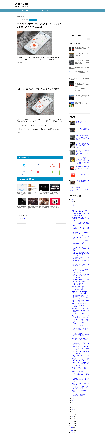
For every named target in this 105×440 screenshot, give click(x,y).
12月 (73, 206)
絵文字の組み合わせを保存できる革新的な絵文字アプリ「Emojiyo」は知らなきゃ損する (80, 297)
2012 (72, 423)
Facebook (38, 166)
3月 (73, 414)
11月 (73, 208)
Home (18, 10)
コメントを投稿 (23, 219)
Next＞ (61, 225)
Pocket (38, 174)
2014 (72, 204)
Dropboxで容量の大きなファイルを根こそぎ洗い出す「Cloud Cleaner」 (81, 329)
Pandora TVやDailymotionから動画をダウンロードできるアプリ (82, 168)
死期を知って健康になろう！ (79, 371)
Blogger (54, 437)
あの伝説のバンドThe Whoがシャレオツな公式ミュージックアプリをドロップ (80, 305)
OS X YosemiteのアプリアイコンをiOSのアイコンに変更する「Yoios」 (80, 237)
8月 (73, 402)
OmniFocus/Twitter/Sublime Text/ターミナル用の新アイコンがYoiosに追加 (80, 219)
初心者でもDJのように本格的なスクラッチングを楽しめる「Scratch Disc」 (80, 276)
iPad (34, 10)
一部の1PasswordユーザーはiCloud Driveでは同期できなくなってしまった (80, 380)
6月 (73, 407)
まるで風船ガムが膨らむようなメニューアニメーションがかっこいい (80, 339)
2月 (73, 416)
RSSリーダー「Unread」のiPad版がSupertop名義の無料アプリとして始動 (81, 224)
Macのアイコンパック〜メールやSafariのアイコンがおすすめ (82, 97)
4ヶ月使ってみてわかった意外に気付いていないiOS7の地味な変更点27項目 (82, 62)
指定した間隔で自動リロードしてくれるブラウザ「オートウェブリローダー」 (79, 189)
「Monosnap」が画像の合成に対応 (80, 279)
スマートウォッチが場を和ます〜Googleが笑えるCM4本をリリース (80, 266)
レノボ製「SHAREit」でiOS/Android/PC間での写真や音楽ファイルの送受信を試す (81, 334)
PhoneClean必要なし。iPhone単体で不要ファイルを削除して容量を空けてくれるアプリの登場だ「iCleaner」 (82, 160)
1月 (73, 418)
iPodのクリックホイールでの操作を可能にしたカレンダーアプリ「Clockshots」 (80, 229)
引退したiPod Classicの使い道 (79, 313)
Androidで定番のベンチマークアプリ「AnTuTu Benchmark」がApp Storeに (80, 375)
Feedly (52, 174)
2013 (72, 421)
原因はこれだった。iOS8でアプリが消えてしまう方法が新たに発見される (80, 249)
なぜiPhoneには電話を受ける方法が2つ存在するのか (82, 130)
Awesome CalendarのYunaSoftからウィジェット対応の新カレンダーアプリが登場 (80, 364)
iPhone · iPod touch (26, 10)
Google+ (52, 166)
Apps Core (21, 3)
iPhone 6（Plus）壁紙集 (77, 326)
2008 (72, 432)
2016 (72, 199)
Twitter (24, 166)
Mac (38, 10)
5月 (73, 409)
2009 (72, 430)
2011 (72, 425)
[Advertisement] (29, 73)
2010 (72, 427)
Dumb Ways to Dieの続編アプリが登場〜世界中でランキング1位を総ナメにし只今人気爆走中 (81, 254)
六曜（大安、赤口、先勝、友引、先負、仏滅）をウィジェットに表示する (80, 310)
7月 (73, 405)
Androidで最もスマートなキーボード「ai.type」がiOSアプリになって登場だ (80, 348)
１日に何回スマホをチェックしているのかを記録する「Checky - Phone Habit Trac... (80, 283)
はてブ (24, 173)
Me (47, 10)
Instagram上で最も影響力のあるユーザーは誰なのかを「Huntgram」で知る (80, 288)
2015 (72, 201)
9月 (73, 400)
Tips (43, 10)
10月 (73, 398)
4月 (73, 411)
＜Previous (22, 225)
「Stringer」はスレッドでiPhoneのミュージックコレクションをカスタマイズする (80, 271)
